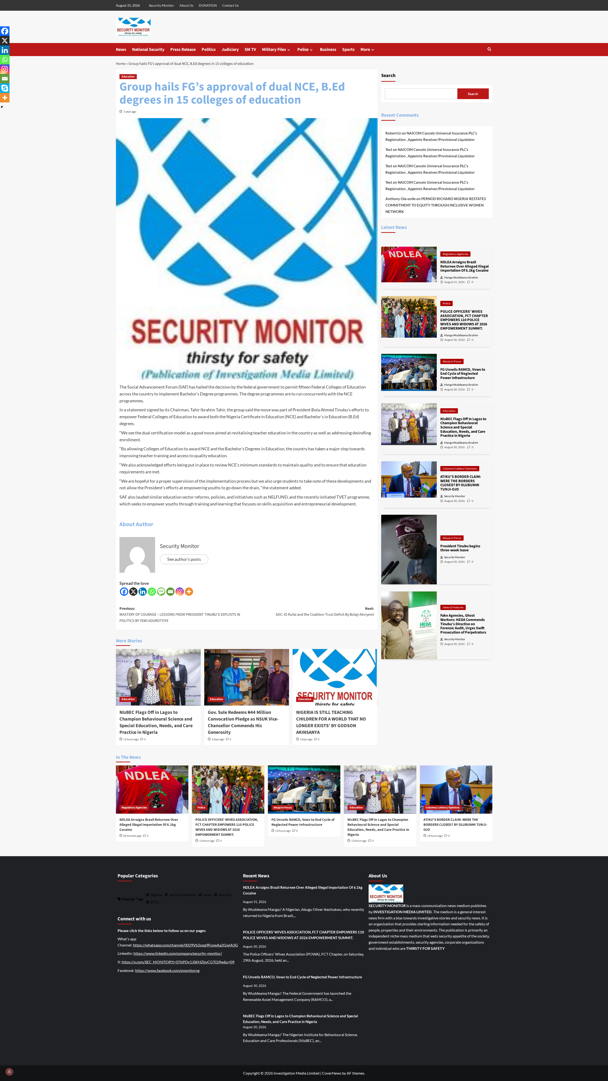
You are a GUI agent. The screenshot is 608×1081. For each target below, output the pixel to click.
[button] (489, 49)
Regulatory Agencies (455, 254)
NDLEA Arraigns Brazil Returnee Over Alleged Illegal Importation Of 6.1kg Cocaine (148, 824)
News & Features (453, 607)
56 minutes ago (132, 836)
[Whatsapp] (152, 591)
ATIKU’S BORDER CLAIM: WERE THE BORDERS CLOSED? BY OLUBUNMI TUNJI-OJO (455, 824)
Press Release (183, 50)
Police (303, 50)
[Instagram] (180, 591)
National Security (148, 50)
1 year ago (130, 111)
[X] (133, 591)
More (365, 50)
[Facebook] (124, 591)
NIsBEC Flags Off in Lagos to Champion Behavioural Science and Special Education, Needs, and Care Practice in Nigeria (156, 722)
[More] (189, 591)
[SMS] (161, 591)
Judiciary (230, 50)
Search (388, 75)
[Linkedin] (142, 591)
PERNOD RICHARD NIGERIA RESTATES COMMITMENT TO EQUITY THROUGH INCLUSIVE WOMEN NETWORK (435, 205)
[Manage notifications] (9, 1072)
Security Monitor (161, 5)
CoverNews (331, 1073)
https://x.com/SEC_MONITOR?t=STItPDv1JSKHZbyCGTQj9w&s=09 (178, 962)
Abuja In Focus (452, 361)
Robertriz (393, 133)
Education (128, 77)
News (121, 50)
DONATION (208, 5)
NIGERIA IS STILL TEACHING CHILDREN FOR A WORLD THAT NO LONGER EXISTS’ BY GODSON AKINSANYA (331, 722)
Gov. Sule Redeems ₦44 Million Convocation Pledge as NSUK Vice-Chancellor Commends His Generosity (243, 722)
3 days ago (218, 739)
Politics (209, 50)
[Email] (170, 591)
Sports (348, 50)
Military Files (274, 50)
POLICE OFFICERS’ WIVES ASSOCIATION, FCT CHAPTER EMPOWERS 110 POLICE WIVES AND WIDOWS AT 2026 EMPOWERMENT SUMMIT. (226, 827)
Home (120, 63)
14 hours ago (435, 836)
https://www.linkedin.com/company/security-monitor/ (177, 953)
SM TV (250, 50)
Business (328, 50)
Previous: (179, 614)
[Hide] (2, 107)
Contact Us (230, 5)
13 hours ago (131, 739)
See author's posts (184, 559)
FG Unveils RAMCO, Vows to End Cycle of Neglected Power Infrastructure (302, 822)
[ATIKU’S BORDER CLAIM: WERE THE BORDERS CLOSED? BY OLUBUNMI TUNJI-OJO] (456, 789)
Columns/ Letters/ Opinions (460, 468)
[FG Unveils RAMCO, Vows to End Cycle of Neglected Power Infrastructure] (304, 789)
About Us (186, 5)
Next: (325, 611)
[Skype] (5, 88)
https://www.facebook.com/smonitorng (167, 970)
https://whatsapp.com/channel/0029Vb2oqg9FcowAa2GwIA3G (185, 945)
